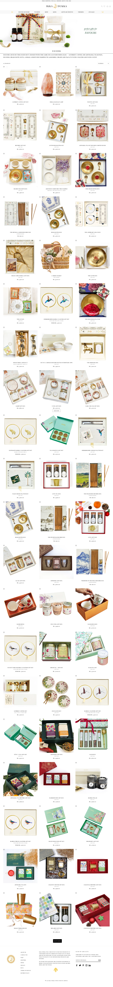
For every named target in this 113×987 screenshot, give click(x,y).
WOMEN (37, 12)
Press (22, 962)
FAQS (22, 957)
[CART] (108, 6)
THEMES (81, 12)
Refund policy (25, 973)
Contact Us (24, 955)
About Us (23, 952)
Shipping (23, 960)
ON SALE (91, 12)
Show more (57, 941)
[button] (4, 67)
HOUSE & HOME (24, 12)
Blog (22, 967)
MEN (46, 12)
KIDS (54, 12)
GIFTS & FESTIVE (67, 12)
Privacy (23, 965)
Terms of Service (26, 970)
